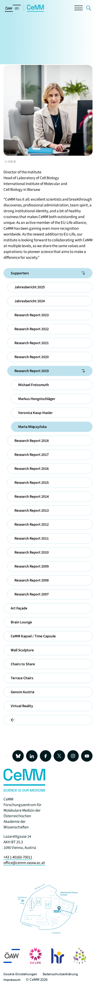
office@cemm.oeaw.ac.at (24, 863)
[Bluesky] (18, 756)
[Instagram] (73, 756)
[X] (59, 756)
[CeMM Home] (24, 10)
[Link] (88, 9)
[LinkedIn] (32, 756)
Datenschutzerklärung (60, 974)
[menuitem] (83, 273)
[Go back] (48, 720)
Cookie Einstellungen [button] (20, 974)
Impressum (12, 980)
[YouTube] (87, 756)
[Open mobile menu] (78, 9)
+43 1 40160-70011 (17, 857)
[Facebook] (45, 756)
